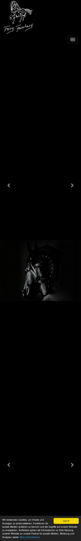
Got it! (66, 520)
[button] (9, 185)
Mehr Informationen (30, 537)
